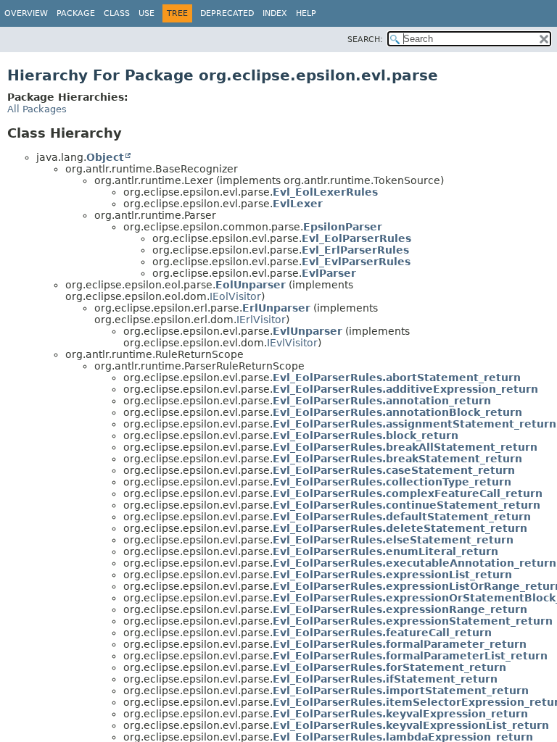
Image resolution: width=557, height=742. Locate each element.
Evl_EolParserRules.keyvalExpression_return (400, 714)
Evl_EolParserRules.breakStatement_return (397, 458)
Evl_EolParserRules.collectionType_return (392, 482)
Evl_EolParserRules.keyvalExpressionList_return (411, 725)
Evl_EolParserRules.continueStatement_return (406, 505)
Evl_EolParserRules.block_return (365, 435)
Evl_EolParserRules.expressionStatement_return (413, 621)
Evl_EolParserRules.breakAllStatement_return (405, 447)
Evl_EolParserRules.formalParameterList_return (410, 656)
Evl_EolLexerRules (325, 192)
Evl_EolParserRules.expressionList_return (392, 574)
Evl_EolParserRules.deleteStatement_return (400, 528)
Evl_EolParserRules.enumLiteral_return (385, 551)
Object (105, 157)
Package (76, 13)
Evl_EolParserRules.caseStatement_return (394, 470)
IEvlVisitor (292, 343)
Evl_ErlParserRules (355, 250)
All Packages (37, 109)
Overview (26, 13)
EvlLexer (298, 203)
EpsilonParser (342, 227)
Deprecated (227, 13)
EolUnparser (250, 285)
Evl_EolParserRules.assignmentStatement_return (414, 424)
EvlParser (329, 273)
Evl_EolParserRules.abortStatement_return (397, 377)
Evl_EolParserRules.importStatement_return (401, 690)
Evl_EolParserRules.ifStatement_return (385, 679)
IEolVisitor (235, 296)
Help (306, 13)
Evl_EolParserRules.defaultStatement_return (402, 516)
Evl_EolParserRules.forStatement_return (389, 667)
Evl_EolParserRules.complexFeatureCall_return (407, 493)
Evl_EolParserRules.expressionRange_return (400, 609)
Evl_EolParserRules (356, 238)
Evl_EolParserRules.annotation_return (382, 401)
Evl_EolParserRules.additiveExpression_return (405, 389)
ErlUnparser (276, 308)
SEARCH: (365, 39)
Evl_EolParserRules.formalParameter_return (400, 644)
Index (275, 13)
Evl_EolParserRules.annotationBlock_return (397, 412)
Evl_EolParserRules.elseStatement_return (393, 540)
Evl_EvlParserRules (356, 261)
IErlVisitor (261, 319)
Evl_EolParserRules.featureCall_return (382, 632)
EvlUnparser (307, 331)
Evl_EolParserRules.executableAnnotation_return (414, 563)
